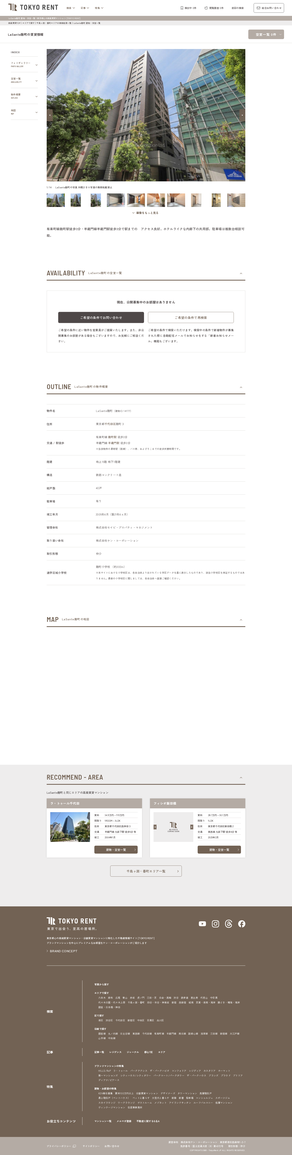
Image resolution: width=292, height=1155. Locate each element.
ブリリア (238, 1075)
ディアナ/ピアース (108, 1080)
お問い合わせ (111, 1146)
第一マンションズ (108, 1075)
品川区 (160, 1020)
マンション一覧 (102, 1121)
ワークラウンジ (126, 1102)
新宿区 (131, 1020)
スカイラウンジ (106, 1102)
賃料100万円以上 (124, 1093)
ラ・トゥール (120, 1070)
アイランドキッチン (180, 1102)
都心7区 (148, 1052)
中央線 (111, 1038)
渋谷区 (109, 1020)
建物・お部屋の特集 (105, 1088)
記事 (83, 8)
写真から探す (101, 984)
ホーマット (224, 1070)
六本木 (102, 997)
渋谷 (176, 997)
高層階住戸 (206, 1093)
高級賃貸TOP (14, 22)
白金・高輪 (165, 997)
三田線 (214, 1033)
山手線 (102, 1038)
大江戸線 (235, 1033)
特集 (97, 8)
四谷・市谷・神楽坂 (158, 1002)
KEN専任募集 (105, 1093)
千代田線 (147, 1033)
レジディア (195, 1070)
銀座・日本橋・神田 (109, 1007)
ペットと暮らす (141, 1097)
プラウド (226, 1075)
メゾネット (160, 1102)
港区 (100, 1020)
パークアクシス (138, 1070)
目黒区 (150, 1020)
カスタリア (209, 1070)
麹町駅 (112, 437)
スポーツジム (222, 1097)
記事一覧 (99, 1052)
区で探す (99, 1015)
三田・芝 (152, 997)
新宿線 (223, 1033)
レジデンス (115, 1052)
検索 (69, 8)
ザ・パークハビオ (159, 1070)
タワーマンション (187, 1093)
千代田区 (110, 424)
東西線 (136, 1033)
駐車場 (189, 1097)
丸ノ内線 (113, 1033)
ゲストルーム (144, 1102)
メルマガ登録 (124, 1121)
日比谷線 (125, 1033)
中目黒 (214, 997)
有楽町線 (159, 1033)
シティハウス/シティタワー (135, 1075)
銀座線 (102, 1033)
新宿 (174, 1002)
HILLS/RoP (104, 1070)
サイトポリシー (91, 1146)
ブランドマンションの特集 (109, 1065)
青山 (125, 997)
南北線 (182, 1033)
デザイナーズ (168, 1093)
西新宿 (182, 1002)
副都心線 (193, 1033)
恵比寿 (194, 997)
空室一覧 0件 (266, 34)
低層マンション (223, 1102)
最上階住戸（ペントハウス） (114, 1097)
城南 (191, 1002)
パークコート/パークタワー (169, 1075)
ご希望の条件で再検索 (191, 317)
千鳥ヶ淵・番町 (136, 1002)
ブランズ (213, 1075)
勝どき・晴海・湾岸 (229, 1002)
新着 (181, 1097)
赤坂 (132, 997)
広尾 (117, 997)
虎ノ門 (141, 997)
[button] (50, 115)
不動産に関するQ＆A (148, 1121)
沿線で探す (100, 1028)
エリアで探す (28, 22)
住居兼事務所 (135, 1107)
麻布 (110, 997)
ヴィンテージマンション (111, 1107)
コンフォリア (179, 1070)
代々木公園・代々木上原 (111, 1002)
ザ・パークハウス (196, 1075)
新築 (174, 1097)
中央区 (141, 1020)
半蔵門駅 (113, 443)
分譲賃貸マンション (147, 1093)
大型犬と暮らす (160, 1097)
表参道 (184, 997)
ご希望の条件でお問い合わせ (101, 317)
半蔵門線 (171, 1033)
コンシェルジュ (204, 1097)
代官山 (204, 997)
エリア (161, 1052)
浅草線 (204, 1033)
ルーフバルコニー (203, 1102)
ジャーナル (133, 1052)
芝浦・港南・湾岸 (206, 1002)
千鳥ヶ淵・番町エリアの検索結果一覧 (54, 22)
